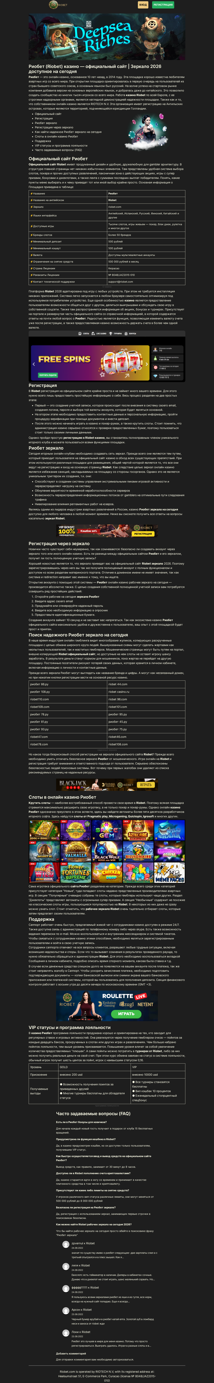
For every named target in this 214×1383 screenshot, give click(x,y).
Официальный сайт (48, 113)
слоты (131, 654)
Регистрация (44, 118)
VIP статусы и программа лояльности (61, 145)
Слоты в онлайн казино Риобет (56, 136)
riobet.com (114, 206)
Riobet (90, 1243)
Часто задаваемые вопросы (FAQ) (58, 150)
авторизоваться (123, 1359)
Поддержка (43, 141)
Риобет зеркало (46, 123)
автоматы (126, 811)
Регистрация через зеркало (54, 127)
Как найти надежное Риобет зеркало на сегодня (68, 132)
